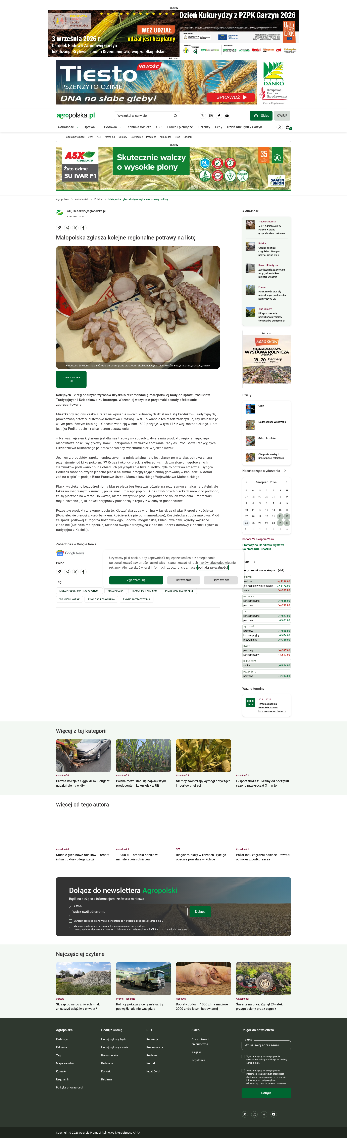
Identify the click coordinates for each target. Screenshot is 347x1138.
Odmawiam (221, 580)
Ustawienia (184, 580)
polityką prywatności (213, 567)
